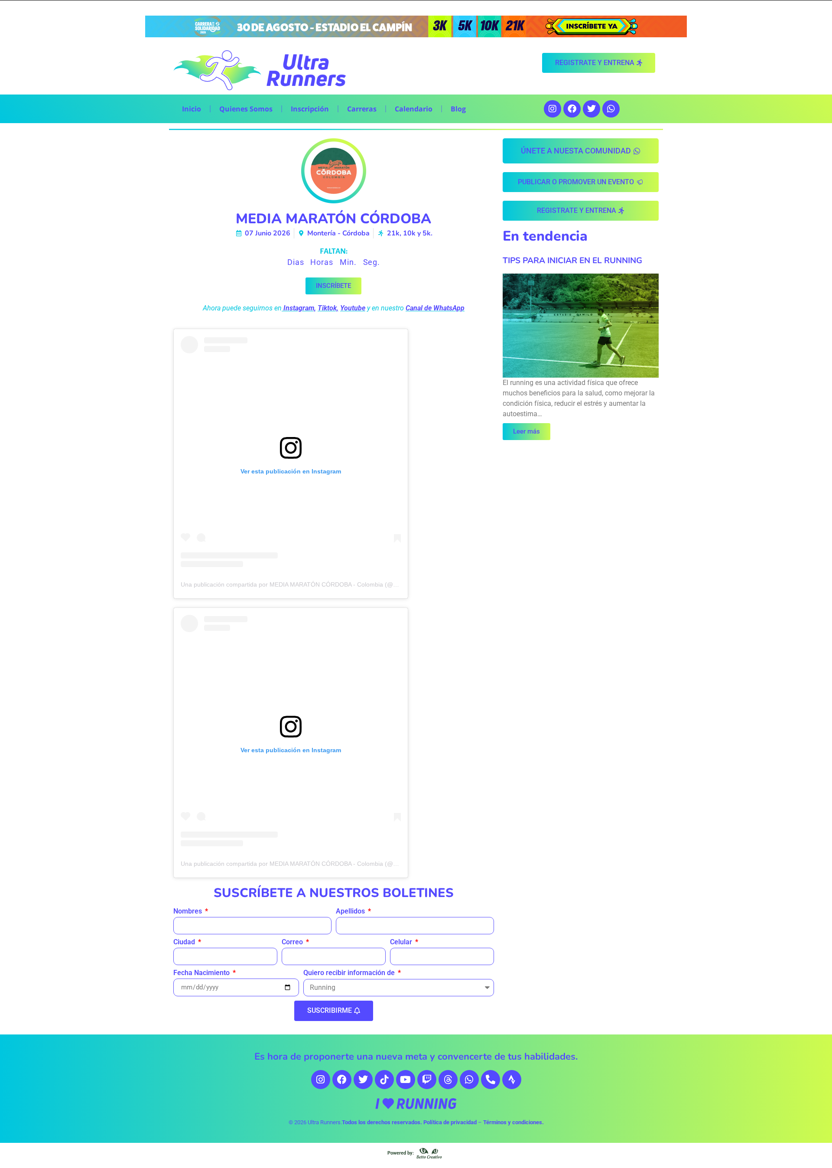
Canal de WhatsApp (435, 308)
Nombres (188, 911)
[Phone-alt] (490, 1079)
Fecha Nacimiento (202, 973)
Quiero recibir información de (349, 973)
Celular (402, 942)
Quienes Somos (246, 109)
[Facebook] (572, 108)
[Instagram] (552, 108)
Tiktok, (328, 308)
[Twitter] (591, 108)
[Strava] (511, 1079)
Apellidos (351, 911)
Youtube (352, 308)
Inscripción (310, 109)
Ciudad (185, 942)
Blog (458, 109)
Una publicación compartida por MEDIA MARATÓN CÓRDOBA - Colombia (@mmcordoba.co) (308, 584)
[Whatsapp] (611, 108)
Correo (293, 942)
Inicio (191, 109)
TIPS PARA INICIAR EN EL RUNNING (572, 260)
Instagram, (299, 308)
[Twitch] (426, 1079)
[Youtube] (405, 1079)
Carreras (362, 109)
